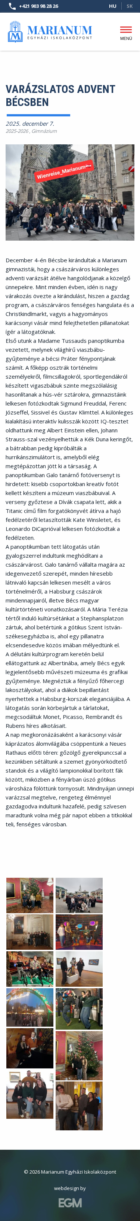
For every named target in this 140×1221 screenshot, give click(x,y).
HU (112, 6)
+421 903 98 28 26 (38, 6)
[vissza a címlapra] (50, 28)
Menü (125, 36)
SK (130, 6)
